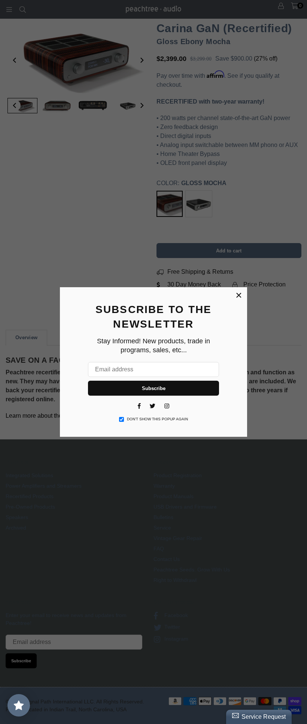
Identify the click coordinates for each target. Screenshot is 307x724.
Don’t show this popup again (157, 419)
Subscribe (153, 388)
